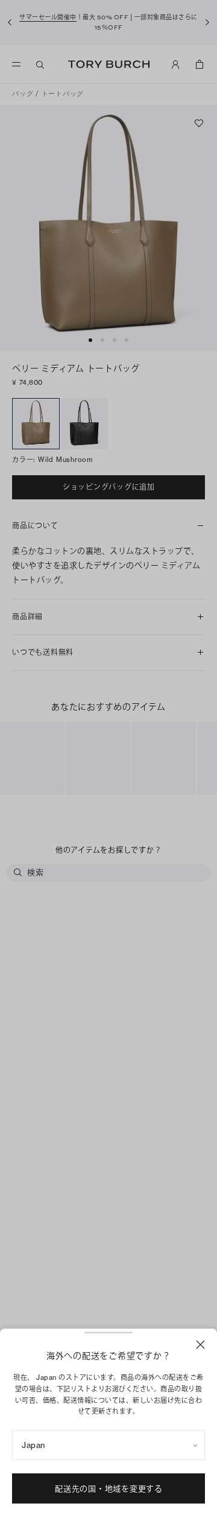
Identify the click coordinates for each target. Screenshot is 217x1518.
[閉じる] (200, 1345)
